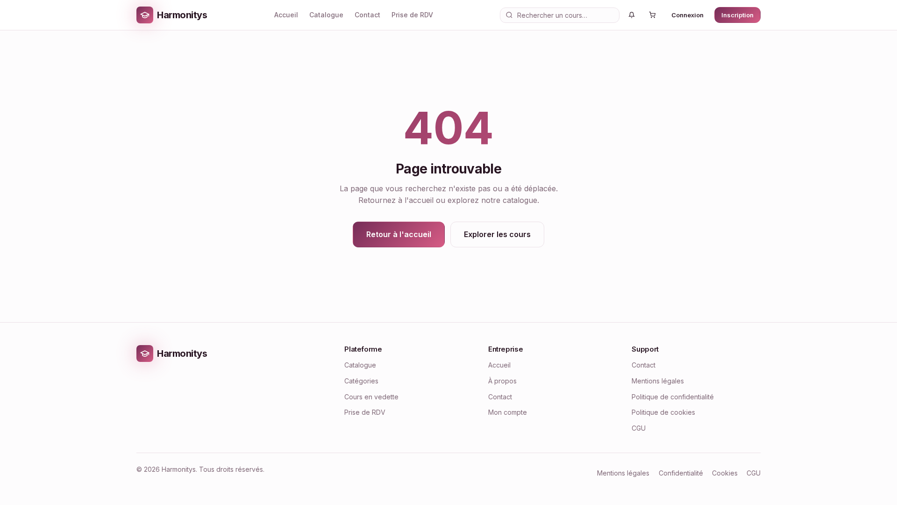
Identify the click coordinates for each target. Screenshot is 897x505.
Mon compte (507, 412)
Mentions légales (658, 381)
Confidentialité (681, 473)
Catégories (361, 381)
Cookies (725, 473)
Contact (367, 15)
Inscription (737, 15)
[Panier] (652, 15)
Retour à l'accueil (398, 234)
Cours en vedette (371, 397)
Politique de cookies (663, 412)
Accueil (286, 15)
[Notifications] (631, 15)
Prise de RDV (412, 15)
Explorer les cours (497, 234)
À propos (502, 381)
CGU (639, 428)
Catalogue (326, 15)
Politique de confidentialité (673, 397)
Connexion (687, 15)
